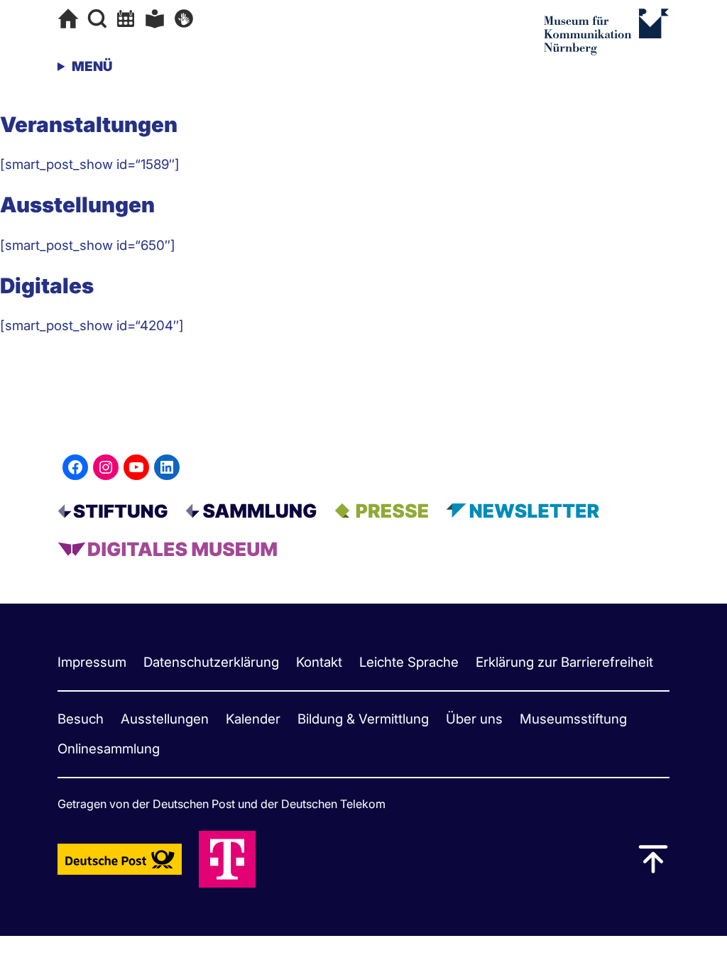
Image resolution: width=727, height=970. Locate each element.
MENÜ (92, 66)
